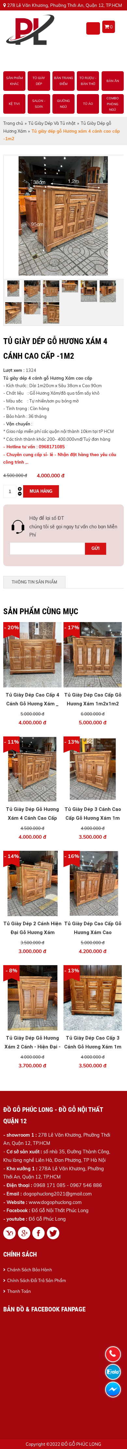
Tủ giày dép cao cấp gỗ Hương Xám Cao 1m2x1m (92, 932)
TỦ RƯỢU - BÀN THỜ (87, 81)
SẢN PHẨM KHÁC (14, 81)
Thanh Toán (19, 1291)
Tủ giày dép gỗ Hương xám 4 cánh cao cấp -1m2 (32, 818)
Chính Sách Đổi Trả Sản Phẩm (36, 1280)
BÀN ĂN (112, 81)
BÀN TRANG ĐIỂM (63, 81)
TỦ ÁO (88, 104)
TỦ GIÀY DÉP (39, 81)
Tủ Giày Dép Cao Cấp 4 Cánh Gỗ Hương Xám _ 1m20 (32, 704)
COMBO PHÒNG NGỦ (112, 103)
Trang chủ (13, 123)
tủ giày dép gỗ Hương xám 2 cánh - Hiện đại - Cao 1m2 (33, 1047)
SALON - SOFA (38, 104)
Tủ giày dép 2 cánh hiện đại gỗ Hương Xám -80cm (32, 932)
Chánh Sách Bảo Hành (29, 1269)
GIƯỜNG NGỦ (63, 104)
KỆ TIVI (14, 104)
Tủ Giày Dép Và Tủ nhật (52, 123)
